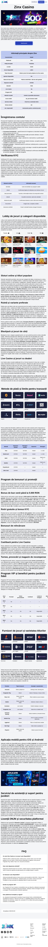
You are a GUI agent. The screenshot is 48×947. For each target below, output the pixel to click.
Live (17, 233)
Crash (29, 233)
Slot (41, 233)
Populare (5, 233)
